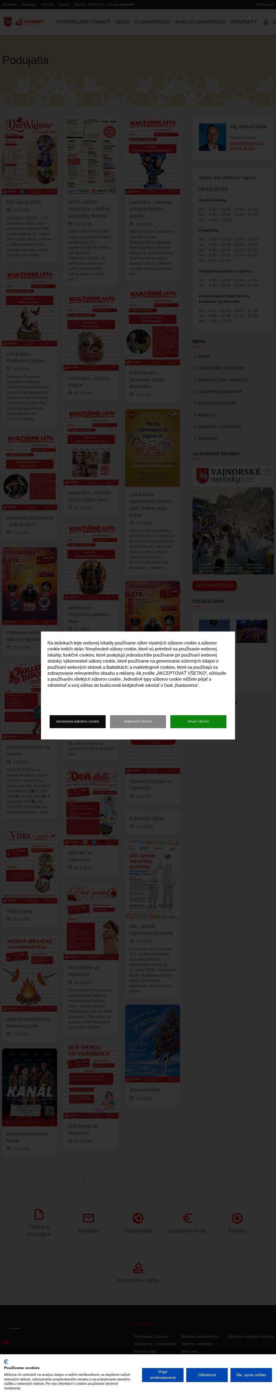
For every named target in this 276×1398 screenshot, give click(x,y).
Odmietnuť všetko (138, 721)
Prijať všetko (198, 721)
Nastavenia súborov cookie (77, 721)
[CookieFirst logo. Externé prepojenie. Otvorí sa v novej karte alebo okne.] (6, 1361)
